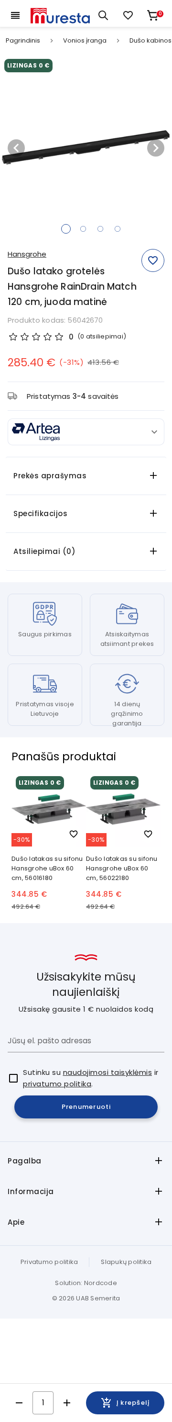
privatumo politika (57, 1084)
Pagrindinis (23, 40)
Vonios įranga (85, 40)
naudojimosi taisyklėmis (107, 1072)
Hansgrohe (27, 254)
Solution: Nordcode (86, 1282)
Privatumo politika (49, 1261)
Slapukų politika (126, 1261)
